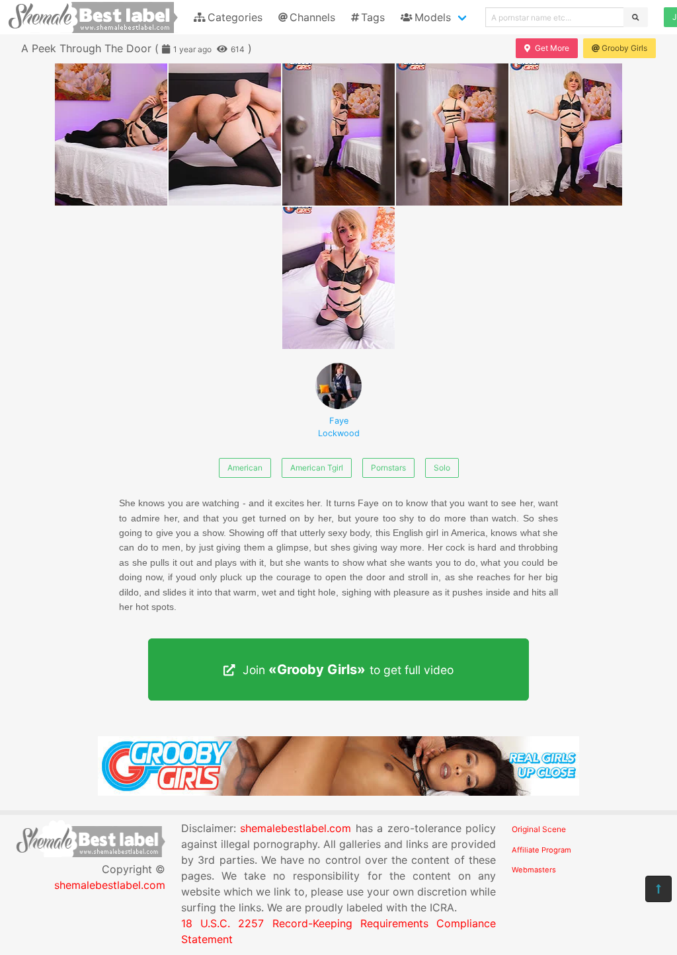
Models (433, 17)
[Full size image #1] (225, 134)
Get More (552, 48)
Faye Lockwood (339, 427)
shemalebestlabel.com (109, 885)
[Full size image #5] (338, 278)
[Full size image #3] (452, 134)
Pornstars (388, 468)
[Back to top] (658, 889)
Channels (312, 17)
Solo (442, 468)
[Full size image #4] (566, 134)
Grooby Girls (624, 48)
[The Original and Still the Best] (338, 791)
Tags (373, 17)
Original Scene (539, 829)
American (244, 468)
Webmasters (534, 869)
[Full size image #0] (111, 134)
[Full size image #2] (338, 134)
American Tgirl (316, 468)
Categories (235, 17)
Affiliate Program (541, 850)
